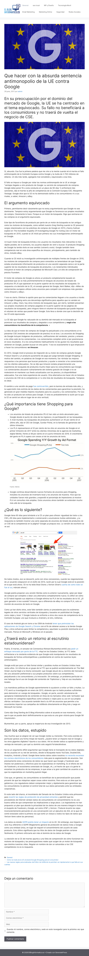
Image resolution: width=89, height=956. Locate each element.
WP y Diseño (49, 5)
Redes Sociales (75, 12)
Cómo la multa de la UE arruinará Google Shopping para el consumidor (32, 860)
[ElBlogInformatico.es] (12, 9)
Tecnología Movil (64, 5)
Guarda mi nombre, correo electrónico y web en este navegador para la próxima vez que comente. (45, 930)
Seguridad (60, 12)
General (25, 5)
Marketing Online (45, 12)
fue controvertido (40, 386)
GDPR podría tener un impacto (35, 822)
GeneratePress (61, 952)
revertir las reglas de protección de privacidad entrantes (33, 797)
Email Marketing (28, 12)
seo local (36, 5)
